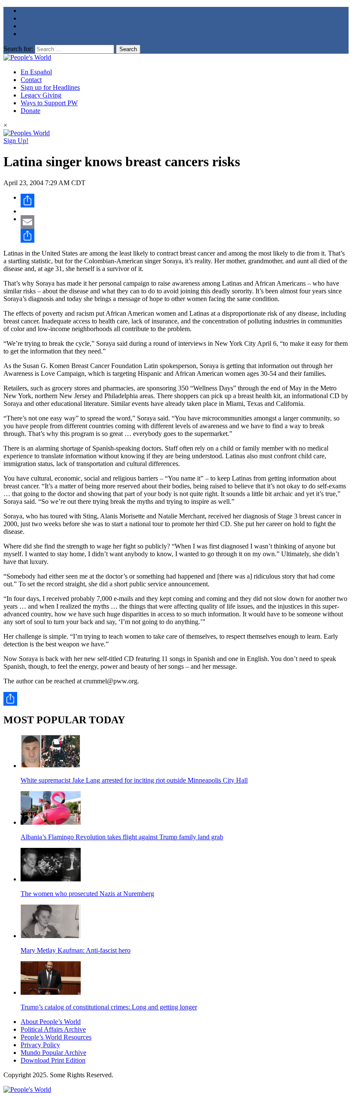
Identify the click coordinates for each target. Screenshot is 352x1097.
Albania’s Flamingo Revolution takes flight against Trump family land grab (122, 837)
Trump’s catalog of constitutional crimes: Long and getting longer (109, 1007)
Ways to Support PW (49, 103)
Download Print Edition (53, 1060)
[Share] (185, 200)
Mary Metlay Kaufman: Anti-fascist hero (75, 950)
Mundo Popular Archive (53, 1052)
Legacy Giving (41, 95)
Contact (31, 79)
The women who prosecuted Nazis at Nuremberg (87, 893)
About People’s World (51, 1021)
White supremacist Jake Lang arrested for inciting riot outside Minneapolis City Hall (134, 780)
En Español (36, 72)
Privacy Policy (40, 1044)
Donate (30, 110)
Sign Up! (15, 140)
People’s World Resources (56, 1037)
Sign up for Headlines (50, 87)
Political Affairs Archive (53, 1029)
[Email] (185, 222)
